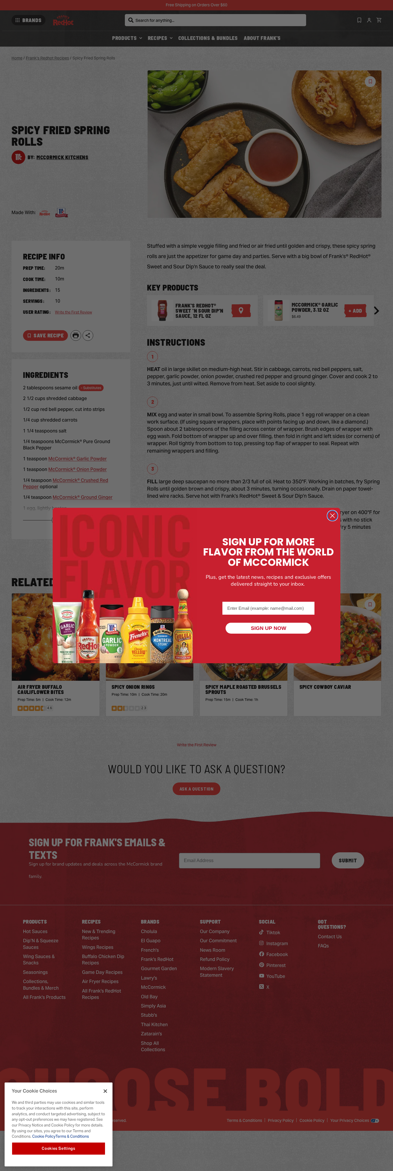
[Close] (105, 1091)
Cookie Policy (43, 1136)
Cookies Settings (58, 1148)
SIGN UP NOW (268, 628)
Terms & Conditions (72, 1136)
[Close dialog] (332, 516)
